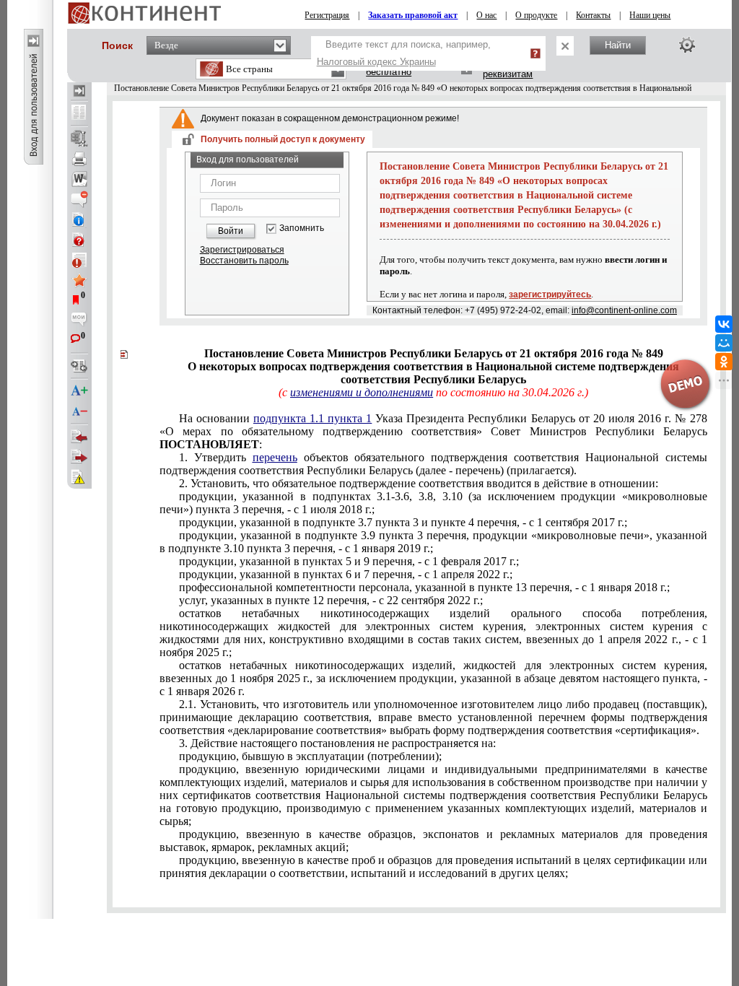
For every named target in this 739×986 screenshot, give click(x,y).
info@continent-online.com (624, 310)
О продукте (536, 15)
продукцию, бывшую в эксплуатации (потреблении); (310, 756)
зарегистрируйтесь (550, 294)
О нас (486, 15)
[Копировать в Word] (79, 179)
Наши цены (649, 15)
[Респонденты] (79, 457)
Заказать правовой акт (413, 15)
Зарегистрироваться (242, 250)
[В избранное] (79, 280)
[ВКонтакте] (724, 324)
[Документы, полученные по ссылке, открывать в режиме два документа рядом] (79, 113)
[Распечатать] (79, 158)
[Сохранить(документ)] (79, 138)
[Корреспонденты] (79, 436)
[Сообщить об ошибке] (79, 477)
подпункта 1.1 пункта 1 (312, 418)
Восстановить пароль (244, 261)
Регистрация (327, 15)
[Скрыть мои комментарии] (79, 320)
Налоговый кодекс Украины (376, 61)
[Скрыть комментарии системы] (79, 199)
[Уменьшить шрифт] (79, 411)
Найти (618, 45)
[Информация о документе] (79, 219)
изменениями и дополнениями (361, 392)
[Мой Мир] (724, 343)
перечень (275, 457)
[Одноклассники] (724, 361)
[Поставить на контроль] (79, 260)
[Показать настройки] (687, 44)
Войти (230, 231)
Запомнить (301, 228)
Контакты (593, 15)
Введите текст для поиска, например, (404, 53)
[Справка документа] (79, 239)
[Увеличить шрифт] (79, 391)
